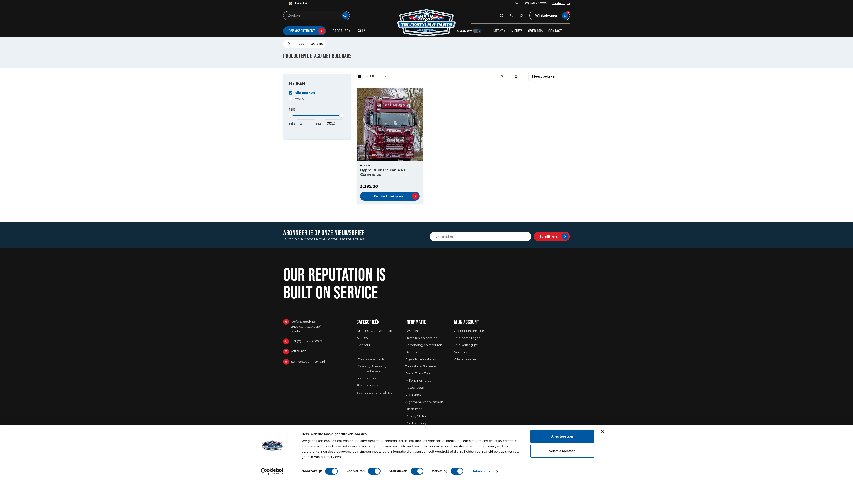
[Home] (288, 44)
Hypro (299, 98)
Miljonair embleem (420, 380)
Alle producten (465, 359)
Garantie (411, 352)
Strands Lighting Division (376, 392)
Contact (555, 30)
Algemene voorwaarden (424, 402)
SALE (361, 30)
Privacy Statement (419, 416)
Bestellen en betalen (421, 338)
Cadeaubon (342, 30)
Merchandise (367, 378)
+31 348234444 (303, 351)
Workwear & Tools (370, 359)
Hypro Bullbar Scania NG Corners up (383, 172)
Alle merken (305, 92)
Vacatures (413, 395)
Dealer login (561, 3)
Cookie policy (415, 423)
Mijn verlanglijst (466, 345)
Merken (499, 30)
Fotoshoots (414, 388)
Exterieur (363, 345)
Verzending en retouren (423, 345)
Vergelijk (460, 352)
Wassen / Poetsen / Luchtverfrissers (371, 368)
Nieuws (517, 30)
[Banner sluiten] (602, 431)
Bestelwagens (368, 385)
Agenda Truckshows (421, 359)
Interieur (363, 352)
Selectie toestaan (562, 451)
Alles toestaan (562, 436)
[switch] (374, 471)
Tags (300, 43)
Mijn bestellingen (467, 338)
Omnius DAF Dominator (376, 331)
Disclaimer (413, 409)
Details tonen (482, 471)
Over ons (535, 30)
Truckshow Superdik (421, 366)
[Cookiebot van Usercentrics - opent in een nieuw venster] (272, 471)
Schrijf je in (548, 236)
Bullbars (317, 43)
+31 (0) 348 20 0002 (534, 3)
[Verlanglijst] (521, 15)
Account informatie (469, 331)
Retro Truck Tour (418, 373)
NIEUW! (363, 338)
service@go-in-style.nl (308, 362)
